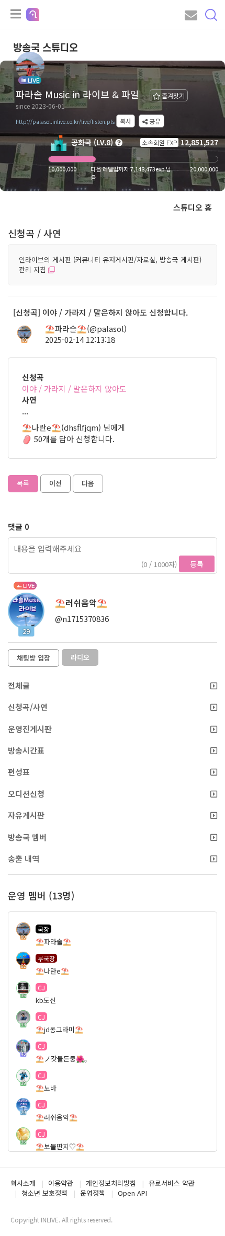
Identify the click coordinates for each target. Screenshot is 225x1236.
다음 (88, 483)
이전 (55, 483)
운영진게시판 (30, 728)
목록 (23, 483)
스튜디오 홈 (192, 207)
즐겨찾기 (172, 95)
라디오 (80, 657)
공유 (154, 121)
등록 (197, 564)
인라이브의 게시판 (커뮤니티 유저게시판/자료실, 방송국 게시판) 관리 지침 (110, 264)
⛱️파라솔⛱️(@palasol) (86, 328)
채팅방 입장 (33, 658)
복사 (125, 121)
